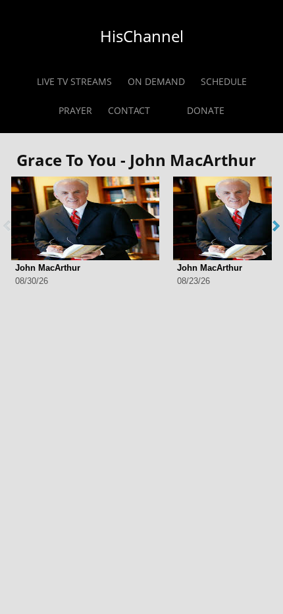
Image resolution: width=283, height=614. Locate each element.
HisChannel (142, 36)
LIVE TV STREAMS (74, 81)
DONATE (205, 110)
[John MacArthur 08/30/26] (85, 218)
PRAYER (75, 110)
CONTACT (129, 110)
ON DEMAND (156, 81)
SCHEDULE (224, 81)
